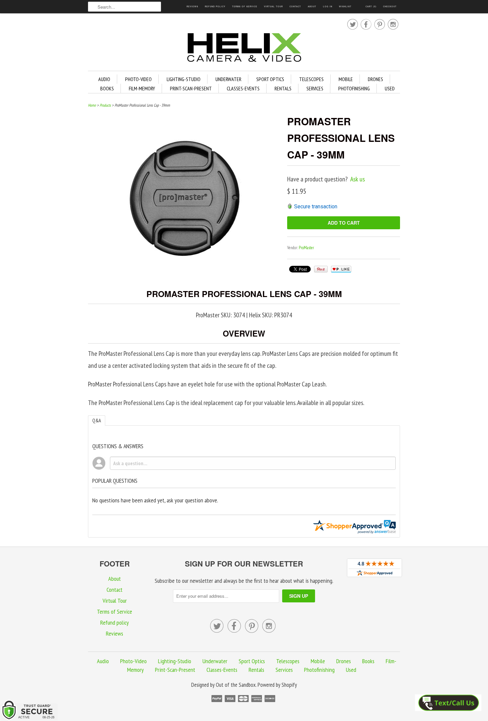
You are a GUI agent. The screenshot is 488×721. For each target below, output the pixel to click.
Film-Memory (142, 88)
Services (314, 88)
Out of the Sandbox (236, 684)
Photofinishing (354, 88)
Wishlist (345, 6)
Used (390, 88)
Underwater (228, 79)
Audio (104, 79)
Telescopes (311, 79)
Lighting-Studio (184, 79)
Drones (375, 79)
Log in (327, 6)
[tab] (96, 420)
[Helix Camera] (244, 48)
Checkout (390, 6)
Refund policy (215, 6)
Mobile (346, 79)
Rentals (283, 88)
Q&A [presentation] (96, 420)
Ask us (357, 179)
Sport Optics (270, 79)
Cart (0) (371, 6)
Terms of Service (244, 6)
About (312, 6)
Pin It (321, 269)
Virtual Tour (273, 6)
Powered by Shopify (277, 684)
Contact (295, 6)
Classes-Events (243, 88)
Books (107, 88)
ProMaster (306, 248)
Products (105, 105)
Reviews (192, 6)
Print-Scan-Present (191, 88)
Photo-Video (138, 79)
